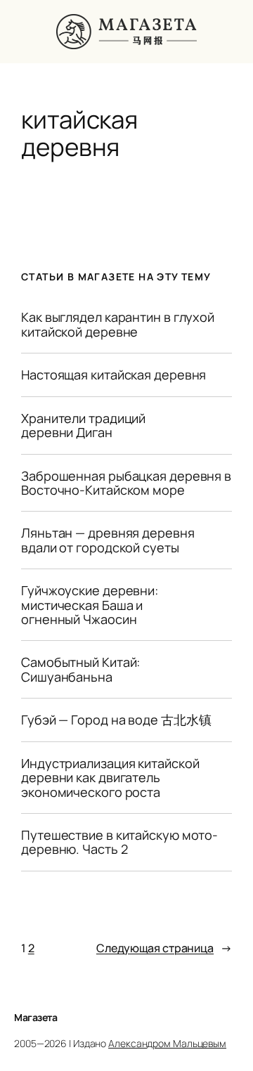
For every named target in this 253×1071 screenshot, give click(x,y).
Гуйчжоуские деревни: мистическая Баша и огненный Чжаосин (89, 604)
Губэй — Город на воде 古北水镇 (116, 720)
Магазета (35, 1017)
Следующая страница (164, 948)
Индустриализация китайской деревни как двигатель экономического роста (110, 777)
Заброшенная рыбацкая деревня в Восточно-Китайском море (126, 483)
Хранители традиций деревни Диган (83, 425)
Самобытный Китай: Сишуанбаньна (80, 669)
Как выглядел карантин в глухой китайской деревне (117, 324)
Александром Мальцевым (167, 1043)
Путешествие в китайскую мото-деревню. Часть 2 (119, 842)
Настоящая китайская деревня (113, 375)
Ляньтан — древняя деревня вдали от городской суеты (108, 540)
